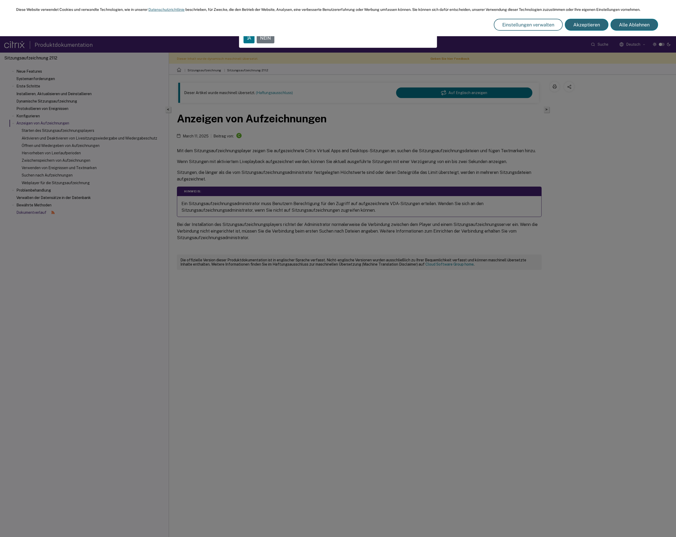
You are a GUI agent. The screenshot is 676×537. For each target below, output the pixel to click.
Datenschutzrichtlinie (166, 9)
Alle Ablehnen (634, 24)
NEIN (265, 38)
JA (249, 38)
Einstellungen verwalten (528, 24)
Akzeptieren (586, 24)
